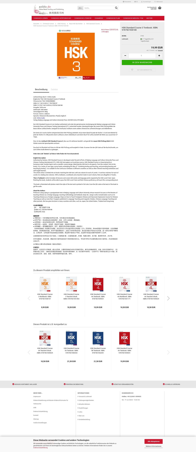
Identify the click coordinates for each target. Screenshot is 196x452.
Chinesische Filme (113, 18)
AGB (34, 407)
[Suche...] (116, 8)
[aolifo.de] (53, 9)
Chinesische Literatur (82, 18)
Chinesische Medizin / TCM (133, 18)
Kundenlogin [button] (146, 1)
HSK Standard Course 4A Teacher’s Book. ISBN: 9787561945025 (151, 296)
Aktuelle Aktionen (84, 404)
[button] (136, 1)
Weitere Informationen (153, 446)
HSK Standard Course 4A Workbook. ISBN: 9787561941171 (124, 296)
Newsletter (127, 1)
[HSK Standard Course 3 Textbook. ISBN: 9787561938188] (76, 54)
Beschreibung (41, 89)
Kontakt (35, 415)
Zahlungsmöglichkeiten (86, 400)
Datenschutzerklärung (40, 447)
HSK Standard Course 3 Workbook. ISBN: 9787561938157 (45, 296)
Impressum (37, 396)
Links (80, 412)
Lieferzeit (125, 39)
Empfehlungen (83, 408)
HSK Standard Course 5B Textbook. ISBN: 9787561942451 (98, 350)
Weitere (149, 18)
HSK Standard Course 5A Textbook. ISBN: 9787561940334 (71, 350)
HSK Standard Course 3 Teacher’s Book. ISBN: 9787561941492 (71, 296)
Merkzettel (159, 1)
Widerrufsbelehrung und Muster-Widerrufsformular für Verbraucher (50, 402)
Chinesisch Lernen (41, 18)
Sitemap (36, 419)
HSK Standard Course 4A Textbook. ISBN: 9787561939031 (98, 296)
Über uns (81, 416)
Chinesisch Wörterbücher (61, 18)
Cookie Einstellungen (40, 423)
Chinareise (99, 18)
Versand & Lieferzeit (85, 396)
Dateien (54, 89)
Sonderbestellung (84, 419)
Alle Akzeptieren (154, 441)
